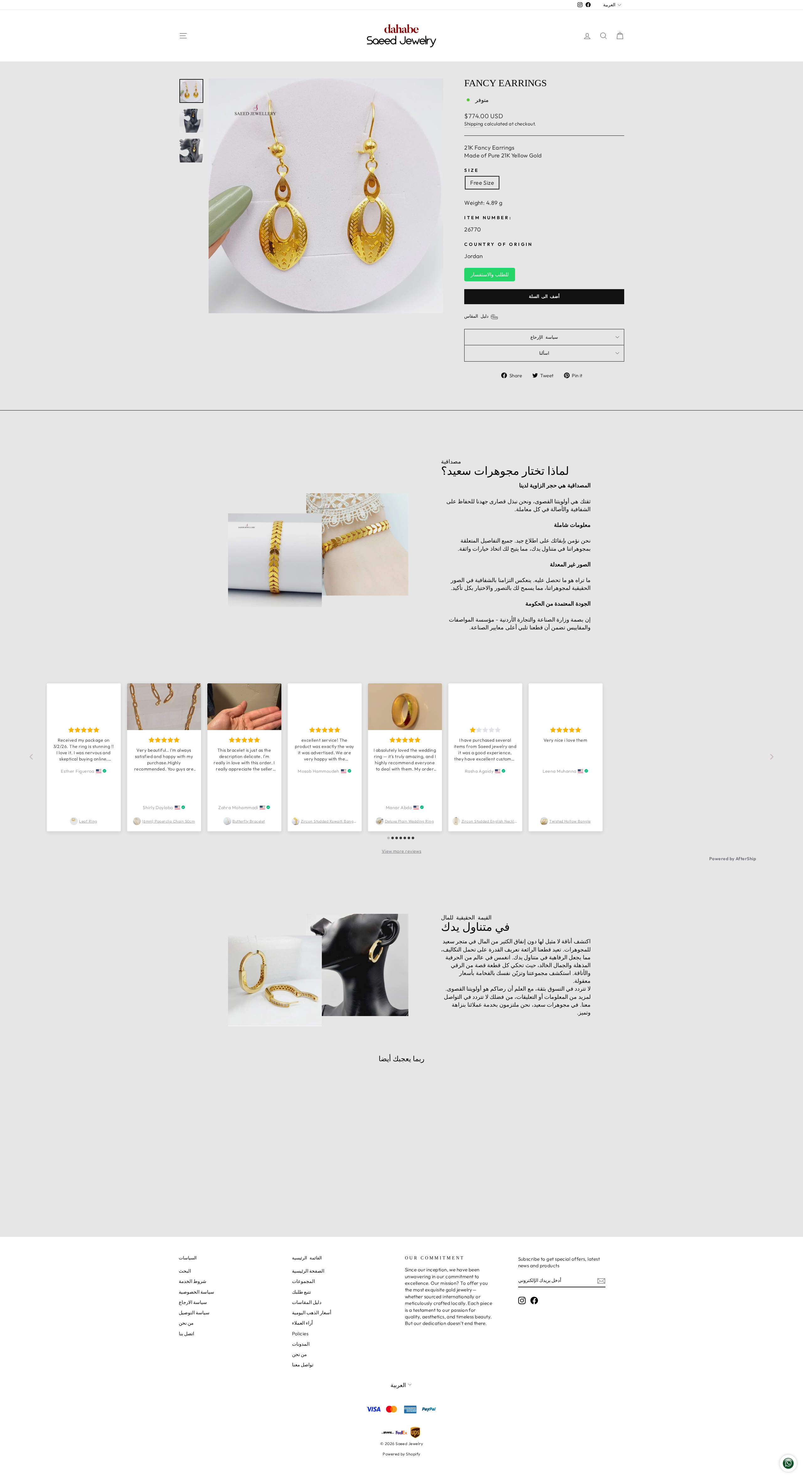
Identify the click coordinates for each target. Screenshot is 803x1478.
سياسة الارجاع (193, 1302)
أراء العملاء (302, 1323)
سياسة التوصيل (194, 1313)
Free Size (482, 182)
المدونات (301, 1344)
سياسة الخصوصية (196, 1292)
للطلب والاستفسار (489, 274)
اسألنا (544, 353)
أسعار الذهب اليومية (312, 1313)
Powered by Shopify (401, 1453)
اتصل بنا (186, 1334)
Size (471, 170)
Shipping (473, 124)
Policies (300, 1334)
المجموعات (303, 1281)
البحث (185, 1271)
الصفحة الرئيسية (308, 1271)
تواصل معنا (302, 1365)
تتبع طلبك (301, 1292)
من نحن (186, 1323)
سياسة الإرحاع (544, 337)
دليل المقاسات (307, 1302)
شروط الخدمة (192, 1281)
